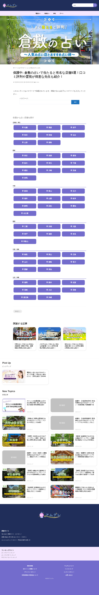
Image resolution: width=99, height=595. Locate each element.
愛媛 (26, 269)
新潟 (26, 191)
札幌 (26, 127)
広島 (74, 254)
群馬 (26, 178)
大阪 (74, 226)
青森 (50, 127)
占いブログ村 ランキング (9, 555)
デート (62, 13)
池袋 (50, 155)
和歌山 (25, 241)
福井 (26, 198)
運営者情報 (30, 566)
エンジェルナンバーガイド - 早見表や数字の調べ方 (16, 540)
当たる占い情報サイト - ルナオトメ (12, 534)
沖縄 (50, 297)
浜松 (50, 206)
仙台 (74, 135)
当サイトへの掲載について (30, 569)
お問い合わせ (69, 575)
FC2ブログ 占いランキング (9, 557)
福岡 (26, 282)
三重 (26, 226)
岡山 (50, 254)
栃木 (26, 163)
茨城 (74, 170)
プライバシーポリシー (30, 572)
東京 (26, 155)
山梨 (50, 198)
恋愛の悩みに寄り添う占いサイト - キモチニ (14, 537)
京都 (50, 226)
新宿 (74, 155)
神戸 (26, 234)
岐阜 (74, 198)
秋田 (26, 135)
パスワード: (24, 98)
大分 (50, 290)
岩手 (74, 127)
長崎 (26, 290)
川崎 (50, 170)
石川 (74, 191)
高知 (50, 269)
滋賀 (50, 234)
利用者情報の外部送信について (30, 575)
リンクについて (69, 569)
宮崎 (74, 290)
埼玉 (50, 163)
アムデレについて (69, 566)
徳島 (50, 262)
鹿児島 (25, 297)
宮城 (50, 135)
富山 (50, 191)
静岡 (26, 206)
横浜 (26, 170)
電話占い (38, 13)
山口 (26, 262)
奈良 (74, 234)
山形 (26, 142)
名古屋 (25, 213)
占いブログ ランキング (8, 552)
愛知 (74, 206)
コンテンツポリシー (69, 572)
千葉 (74, 163)
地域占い (47, 13)
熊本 (50, 282)
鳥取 (26, 254)
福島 (50, 142)
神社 (54, 13)
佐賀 (74, 282)
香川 (74, 262)
